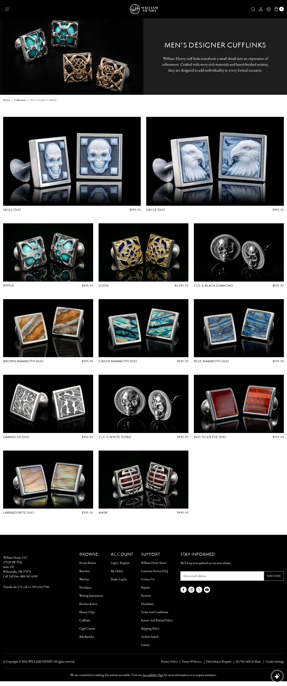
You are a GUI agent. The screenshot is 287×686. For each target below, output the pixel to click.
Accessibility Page (153, 675)
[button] (253, 9)
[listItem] (246, 661)
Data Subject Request (218, 661)
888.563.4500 (28, 576)
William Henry (40, 661)
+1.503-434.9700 (38, 587)
